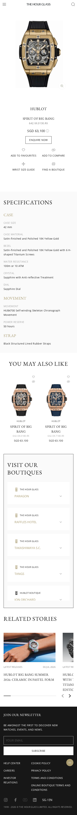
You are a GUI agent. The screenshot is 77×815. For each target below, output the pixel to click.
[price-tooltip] (47, 130)
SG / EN (47, 800)
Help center (12, 763)
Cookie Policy (40, 763)
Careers (9, 770)
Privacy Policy (41, 770)
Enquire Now (38, 140)
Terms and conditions (47, 778)
